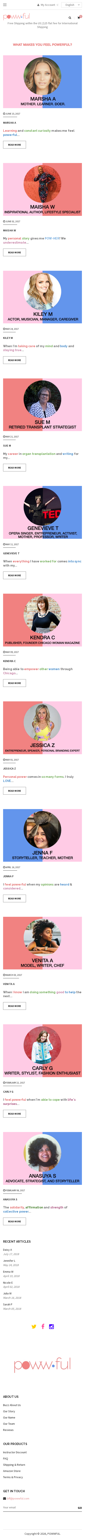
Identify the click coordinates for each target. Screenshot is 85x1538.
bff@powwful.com (18, 1498)
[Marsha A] (42, 81)
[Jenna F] (42, 835)
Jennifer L (9, 1261)
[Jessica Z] (42, 727)
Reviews (8, 1430)
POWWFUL (53, 1534)
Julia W (7, 1293)
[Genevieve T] (42, 512)
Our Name (9, 1417)
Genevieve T (11, 553)
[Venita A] (42, 943)
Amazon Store (12, 1471)
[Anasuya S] (42, 1158)
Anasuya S (10, 1199)
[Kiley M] (42, 297)
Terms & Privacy (13, 1477)
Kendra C (9, 661)
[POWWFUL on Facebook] (42, 1327)
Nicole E (8, 1282)
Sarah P (7, 1304)
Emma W (8, 1271)
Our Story (9, 1411)
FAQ (5, 1458)
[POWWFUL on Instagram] (51, 1327)
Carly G (8, 1091)
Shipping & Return (14, 1465)
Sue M (7, 445)
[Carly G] (42, 1050)
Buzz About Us (12, 1405)
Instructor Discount (15, 1452)
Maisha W (9, 230)
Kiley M (8, 338)
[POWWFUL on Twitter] (34, 1327)
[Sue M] (42, 404)
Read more (14, 144)
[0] (78, 18)
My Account (47, 5)
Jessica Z (9, 768)
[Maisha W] (42, 189)
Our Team (9, 1424)
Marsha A (9, 122)
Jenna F (8, 876)
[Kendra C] (42, 620)
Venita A (9, 984)
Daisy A (7, 1250)
